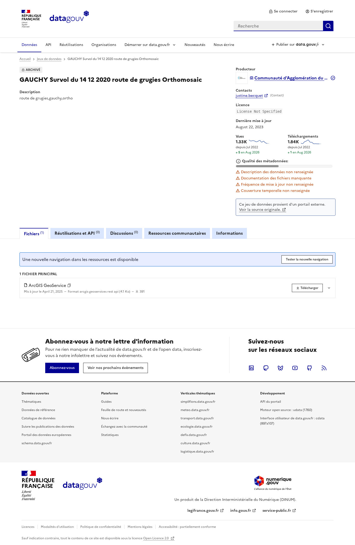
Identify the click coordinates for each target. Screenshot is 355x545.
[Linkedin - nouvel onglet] (251, 368)
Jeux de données (49, 59)
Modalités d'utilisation (57, 526)
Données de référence (38, 410)
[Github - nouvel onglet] (309, 368)
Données (29, 45)
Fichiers (34, 233)
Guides (106, 401)
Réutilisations (71, 45)
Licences (28, 526)
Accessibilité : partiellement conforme (187, 526)
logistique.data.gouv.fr (197, 451)
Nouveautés (195, 45)
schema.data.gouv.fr (37, 443)
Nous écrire (224, 45)
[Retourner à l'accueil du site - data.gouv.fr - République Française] (82, 485)
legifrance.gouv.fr (203, 510)
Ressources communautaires (177, 233)
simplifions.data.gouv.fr (198, 401)
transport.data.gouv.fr (197, 418)
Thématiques (31, 401)
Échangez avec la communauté (124, 426)
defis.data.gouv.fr (194, 435)
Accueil (25, 59)
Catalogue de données (38, 418)
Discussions (124, 233)
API (48, 45)
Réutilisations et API (77, 233)
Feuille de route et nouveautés (123, 410)
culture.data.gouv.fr (195, 443)
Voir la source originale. (260, 209)
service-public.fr (276, 510)
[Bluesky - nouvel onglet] (280, 368)
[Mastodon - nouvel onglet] (266, 368)
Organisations (103, 45)
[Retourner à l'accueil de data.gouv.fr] (69, 18)
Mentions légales (140, 526)
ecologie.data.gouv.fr (197, 426)
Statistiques (110, 435)
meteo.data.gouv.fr (195, 410)
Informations (229, 233)
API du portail (270, 401)
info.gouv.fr (240, 510)
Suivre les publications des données (48, 426)
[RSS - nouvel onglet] (324, 368)
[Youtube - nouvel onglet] (295, 368)
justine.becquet (249, 95)
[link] (283, 11)
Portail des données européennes (46, 435)
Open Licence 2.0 (156, 538)
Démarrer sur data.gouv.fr (147, 45)
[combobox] (283, 26)
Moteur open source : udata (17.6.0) (286, 410)
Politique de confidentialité (100, 526)
